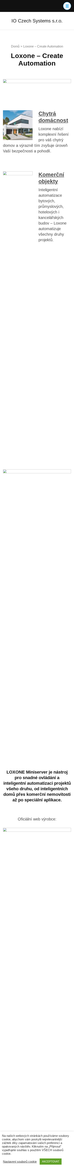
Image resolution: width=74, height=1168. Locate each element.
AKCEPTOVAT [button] (50, 1161)
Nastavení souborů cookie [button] (20, 1161)
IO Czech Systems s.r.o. (37, 20)
